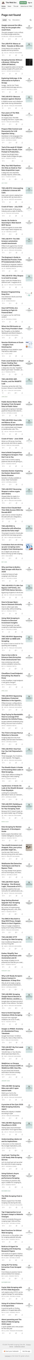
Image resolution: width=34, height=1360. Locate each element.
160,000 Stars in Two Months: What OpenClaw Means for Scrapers (11, 1053)
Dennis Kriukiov (10, 301)
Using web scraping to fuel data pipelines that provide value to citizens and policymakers (12, 410)
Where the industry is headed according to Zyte (11, 1112)
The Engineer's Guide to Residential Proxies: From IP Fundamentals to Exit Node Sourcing (12, 259)
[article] (17, 32)
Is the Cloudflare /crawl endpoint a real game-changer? (12, 681)
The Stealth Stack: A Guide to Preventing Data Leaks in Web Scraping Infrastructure (12, 769)
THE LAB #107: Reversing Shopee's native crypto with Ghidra (11, 491)
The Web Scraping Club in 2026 (12, 1197)
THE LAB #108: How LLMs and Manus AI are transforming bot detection (12, 422)
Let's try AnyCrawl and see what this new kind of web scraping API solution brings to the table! (12, 1163)
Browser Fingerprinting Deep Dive (11, 293)
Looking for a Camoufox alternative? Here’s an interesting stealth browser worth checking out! (12, 794)
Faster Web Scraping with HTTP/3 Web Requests (12, 1288)
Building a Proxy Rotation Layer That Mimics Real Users (12, 350)
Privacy (28, 1344)
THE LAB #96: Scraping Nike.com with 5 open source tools (11, 1088)
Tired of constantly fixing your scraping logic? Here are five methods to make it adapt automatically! (11, 1220)
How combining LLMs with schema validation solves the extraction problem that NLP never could (11, 663)
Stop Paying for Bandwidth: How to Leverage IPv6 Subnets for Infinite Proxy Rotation (12, 717)
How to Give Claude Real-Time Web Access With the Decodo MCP (12, 510)
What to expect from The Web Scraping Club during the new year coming (11, 1202)
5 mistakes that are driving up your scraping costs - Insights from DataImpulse (12, 547)
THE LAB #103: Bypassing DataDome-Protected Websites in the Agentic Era (12, 698)
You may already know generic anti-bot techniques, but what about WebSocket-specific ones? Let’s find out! (12, 871)
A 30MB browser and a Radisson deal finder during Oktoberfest (12, 102)
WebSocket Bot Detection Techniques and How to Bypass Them (12, 866)
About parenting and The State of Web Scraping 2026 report (11, 1322)
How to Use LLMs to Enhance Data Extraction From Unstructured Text (11, 657)
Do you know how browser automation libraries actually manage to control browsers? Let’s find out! (11, 1071)
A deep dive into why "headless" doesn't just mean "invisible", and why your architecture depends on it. (12, 369)
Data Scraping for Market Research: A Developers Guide (11, 829)
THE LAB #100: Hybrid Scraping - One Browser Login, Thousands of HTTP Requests (12, 884)
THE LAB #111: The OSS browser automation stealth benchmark (11, 241)
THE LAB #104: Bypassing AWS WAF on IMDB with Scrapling (12, 639)
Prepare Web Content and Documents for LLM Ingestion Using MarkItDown (12, 131)
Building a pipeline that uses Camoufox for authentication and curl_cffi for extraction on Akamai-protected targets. (12, 890)
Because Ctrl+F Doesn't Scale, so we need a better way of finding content (12, 812)
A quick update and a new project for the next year (12, 1327)
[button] (3, 6)
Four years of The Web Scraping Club (10, 114)
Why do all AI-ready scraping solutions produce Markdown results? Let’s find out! (11, 984)
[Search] (30, 20)
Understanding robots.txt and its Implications (12, 1140)
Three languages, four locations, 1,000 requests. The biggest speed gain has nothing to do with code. (12, 757)
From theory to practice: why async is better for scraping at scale (11, 1181)
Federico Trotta (11, 158)
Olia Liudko (9, 353)
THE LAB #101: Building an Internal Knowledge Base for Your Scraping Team (12, 806)
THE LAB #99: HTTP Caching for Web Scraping (12, 938)
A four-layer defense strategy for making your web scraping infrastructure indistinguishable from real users (12, 775)
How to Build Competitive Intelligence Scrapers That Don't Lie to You (12, 455)
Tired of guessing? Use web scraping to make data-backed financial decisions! (11, 626)
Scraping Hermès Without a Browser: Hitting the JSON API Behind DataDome (12, 62)
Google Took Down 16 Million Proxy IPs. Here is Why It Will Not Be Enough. (12, 1037)
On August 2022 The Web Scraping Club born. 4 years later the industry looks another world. (12, 118)
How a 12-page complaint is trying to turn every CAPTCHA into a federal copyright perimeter (11, 927)
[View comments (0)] (10, 55)
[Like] (3, 39)
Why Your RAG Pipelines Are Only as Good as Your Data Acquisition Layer (11, 168)
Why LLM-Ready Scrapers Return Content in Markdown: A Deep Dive (12, 978)
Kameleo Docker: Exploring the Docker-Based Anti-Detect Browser (12, 473)
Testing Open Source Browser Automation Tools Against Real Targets (11, 1128)
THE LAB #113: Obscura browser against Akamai (11, 98)
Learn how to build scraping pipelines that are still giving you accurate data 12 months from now (12, 460)
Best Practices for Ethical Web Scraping (12, 1231)
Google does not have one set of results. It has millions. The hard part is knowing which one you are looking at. (12, 1002)
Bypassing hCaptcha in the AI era (12, 592)
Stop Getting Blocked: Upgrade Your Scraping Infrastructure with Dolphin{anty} (11, 902)
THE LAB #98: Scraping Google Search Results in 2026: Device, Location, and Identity (12, 996)
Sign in (30, 3)
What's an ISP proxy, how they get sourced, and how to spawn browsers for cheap (12, 442)
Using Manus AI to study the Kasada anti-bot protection (11, 49)
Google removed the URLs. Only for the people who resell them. (12, 27)
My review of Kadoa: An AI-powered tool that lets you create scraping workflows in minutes (12, 961)
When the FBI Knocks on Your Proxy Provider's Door (12, 327)
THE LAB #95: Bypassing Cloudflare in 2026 (11, 1124)
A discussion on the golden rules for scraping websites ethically (12, 1236)
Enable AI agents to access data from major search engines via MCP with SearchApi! (12, 228)
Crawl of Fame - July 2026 (12, 207)
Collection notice (19, 1346)
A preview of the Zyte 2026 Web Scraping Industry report (12, 1107)
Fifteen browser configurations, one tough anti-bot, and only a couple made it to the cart (12, 704)
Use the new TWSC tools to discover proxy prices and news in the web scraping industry (12, 853)
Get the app (26, 1351)
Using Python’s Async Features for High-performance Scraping (10, 1176)
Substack (7, 1356)
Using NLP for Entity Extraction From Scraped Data (11, 1267)
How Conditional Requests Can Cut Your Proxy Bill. (11, 943)
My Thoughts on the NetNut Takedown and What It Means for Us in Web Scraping (12, 332)
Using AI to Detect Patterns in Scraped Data (12, 1304)
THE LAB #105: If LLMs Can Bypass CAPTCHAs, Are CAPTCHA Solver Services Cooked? (12, 588)
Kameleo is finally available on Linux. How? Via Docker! (11, 479)
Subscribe (23, 3)
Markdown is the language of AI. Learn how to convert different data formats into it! (12, 137)
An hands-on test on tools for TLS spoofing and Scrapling (12, 644)
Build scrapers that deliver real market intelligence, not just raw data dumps (12, 835)
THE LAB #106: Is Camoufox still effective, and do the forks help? (11, 528)
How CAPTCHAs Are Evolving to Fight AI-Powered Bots (10, 310)
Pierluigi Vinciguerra (15, 36)
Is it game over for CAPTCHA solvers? (11, 316)
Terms (11, 1346)
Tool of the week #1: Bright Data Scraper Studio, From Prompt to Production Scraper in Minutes (12, 149)
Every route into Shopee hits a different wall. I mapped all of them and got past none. (11, 281)
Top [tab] (9, 20)
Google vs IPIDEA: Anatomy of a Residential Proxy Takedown (12, 1031)
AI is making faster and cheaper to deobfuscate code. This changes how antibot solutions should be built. (12, 428)
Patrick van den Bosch (13, 71)
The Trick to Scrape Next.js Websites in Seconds (12, 734)
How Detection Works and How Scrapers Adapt (12, 298)
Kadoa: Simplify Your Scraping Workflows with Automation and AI (11, 955)
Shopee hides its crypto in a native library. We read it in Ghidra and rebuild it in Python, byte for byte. (12, 497)
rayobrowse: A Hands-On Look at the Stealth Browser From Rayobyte (12, 788)
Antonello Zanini (12, 89)
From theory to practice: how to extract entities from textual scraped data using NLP (12, 1273)
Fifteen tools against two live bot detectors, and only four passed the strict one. (12, 247)
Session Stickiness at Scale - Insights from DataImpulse (12, 344)
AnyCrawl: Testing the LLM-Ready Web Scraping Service (12, 1157)
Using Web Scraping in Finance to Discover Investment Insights (11, 620)
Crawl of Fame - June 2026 (12, 439)
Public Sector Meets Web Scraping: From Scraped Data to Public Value (11, 404)
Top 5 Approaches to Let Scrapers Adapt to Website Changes (12, 1214)
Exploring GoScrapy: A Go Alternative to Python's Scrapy (12, 80)
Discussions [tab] (16, 20)
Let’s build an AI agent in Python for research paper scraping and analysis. (12, 1254)
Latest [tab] (5, 20)
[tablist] (11, 20)
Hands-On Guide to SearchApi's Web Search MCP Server (11, 222)
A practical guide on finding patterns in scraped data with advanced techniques (11, 1309)
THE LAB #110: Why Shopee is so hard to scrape (12, 277)
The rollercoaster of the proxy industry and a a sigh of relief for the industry (12, 210)
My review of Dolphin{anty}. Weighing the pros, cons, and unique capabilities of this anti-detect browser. (11, 908)
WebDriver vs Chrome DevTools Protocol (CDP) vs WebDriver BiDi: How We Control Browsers (12, 1065)
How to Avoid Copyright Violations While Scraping (12, 1014)
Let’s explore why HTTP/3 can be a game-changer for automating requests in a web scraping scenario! (12, 1293)
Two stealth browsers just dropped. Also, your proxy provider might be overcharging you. (12, 847)
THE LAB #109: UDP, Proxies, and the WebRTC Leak (11, 381)
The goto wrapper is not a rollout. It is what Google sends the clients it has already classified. (12, 33)
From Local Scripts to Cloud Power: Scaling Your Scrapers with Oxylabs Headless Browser (12, 363)
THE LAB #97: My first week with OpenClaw (12, 1048)
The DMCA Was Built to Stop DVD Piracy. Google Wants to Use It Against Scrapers (11, 921)
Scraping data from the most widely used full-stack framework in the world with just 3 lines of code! (12, 738)
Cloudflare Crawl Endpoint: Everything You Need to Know (12, 675)
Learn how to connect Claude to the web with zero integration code (12, 516)
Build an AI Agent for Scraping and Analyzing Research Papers (11, 1249)
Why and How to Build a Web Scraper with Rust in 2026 (12, 569)
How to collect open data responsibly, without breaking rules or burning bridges (11, 608)
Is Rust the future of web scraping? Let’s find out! (9, 575)
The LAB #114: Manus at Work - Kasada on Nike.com (12, 45)
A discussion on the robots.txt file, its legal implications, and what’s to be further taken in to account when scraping (12, 1145)
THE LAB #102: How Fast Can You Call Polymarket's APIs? (12, 751)
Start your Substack (12, 1351)
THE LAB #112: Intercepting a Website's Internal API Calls (12, 190)
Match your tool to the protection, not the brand (10, 1094)
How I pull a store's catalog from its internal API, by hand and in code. (12, 196)
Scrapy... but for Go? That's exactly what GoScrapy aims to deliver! (11, 86)
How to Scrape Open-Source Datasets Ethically (12, 603)
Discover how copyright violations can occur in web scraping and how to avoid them (12, 1018)
